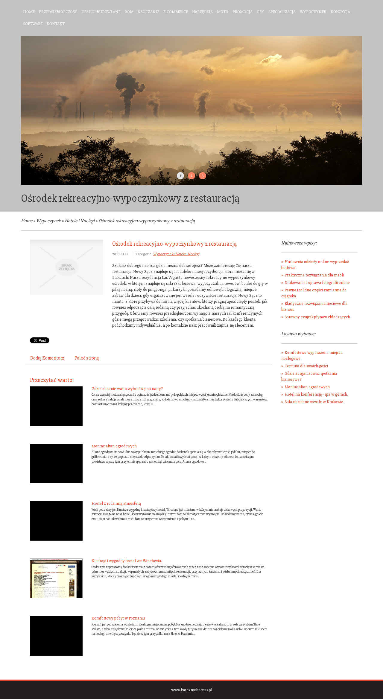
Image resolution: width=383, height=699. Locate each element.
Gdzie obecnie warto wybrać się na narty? (127, 388)
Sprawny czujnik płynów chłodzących (317, 316)
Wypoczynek (48, 221)
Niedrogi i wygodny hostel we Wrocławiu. (127, 560)
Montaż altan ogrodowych (114, 446)
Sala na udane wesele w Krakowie (314, 401)
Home (26, 221)
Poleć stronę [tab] (87, 358)
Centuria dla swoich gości (306, 365)
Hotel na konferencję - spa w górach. (316, 394)
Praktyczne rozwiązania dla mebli (314, 275)
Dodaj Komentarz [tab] (47, 358)
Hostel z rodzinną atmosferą (116, 503)
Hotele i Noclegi (80, 221)
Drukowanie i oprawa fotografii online (317, 282)
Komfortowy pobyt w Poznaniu (118, 618)
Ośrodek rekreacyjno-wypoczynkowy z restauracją (146, 221)
